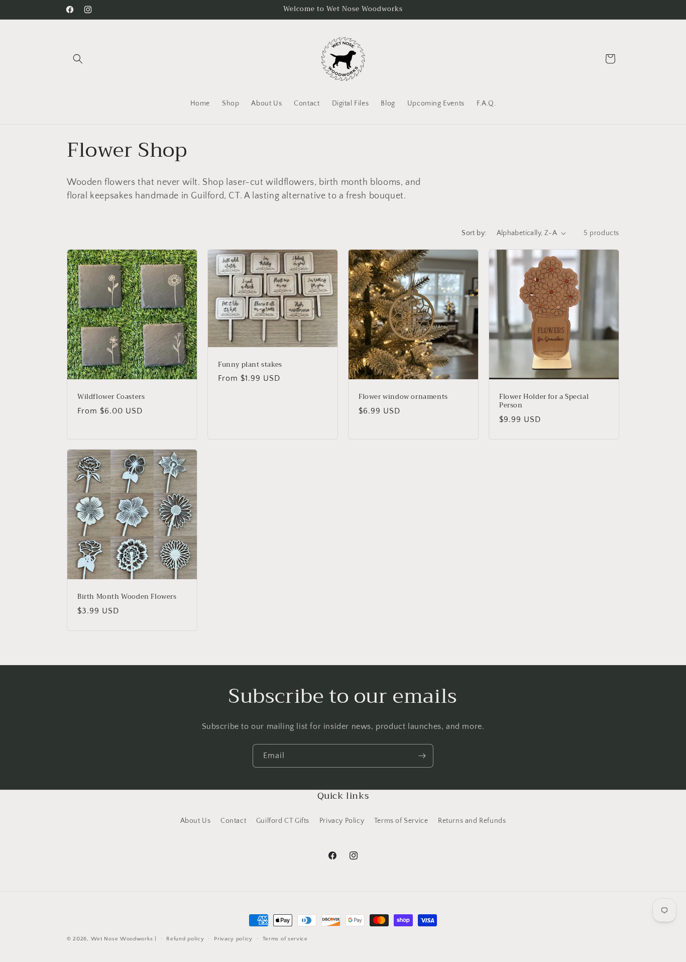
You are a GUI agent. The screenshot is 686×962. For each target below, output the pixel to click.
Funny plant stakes (250, 364)
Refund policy (185, 939)
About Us (195, 821)
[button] (78, 59)
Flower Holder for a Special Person (544, 401)
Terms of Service (401, 821)
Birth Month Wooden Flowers (127, 597)
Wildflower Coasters (111, 397)
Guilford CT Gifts (282, 821)
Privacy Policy (341, 821)
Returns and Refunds (472, 821)
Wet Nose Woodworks (122, 939)
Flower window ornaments (403, 397)
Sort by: (474, 233)
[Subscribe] (422, 756)
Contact (233, 821)
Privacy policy (233, 939)
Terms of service (285, 939)
